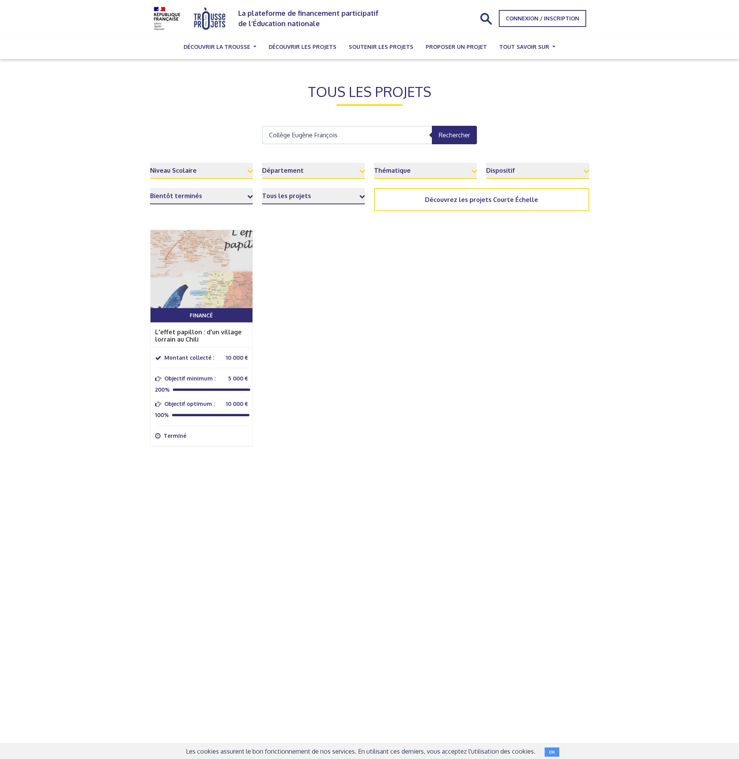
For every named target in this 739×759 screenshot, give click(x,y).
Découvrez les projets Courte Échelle (481, 200)
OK (552, 752)
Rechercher (454, 135)
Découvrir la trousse (218, 46)
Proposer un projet (456, 46)
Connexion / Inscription (542, 18)
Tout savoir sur (525, 46)
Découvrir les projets (302, 46)
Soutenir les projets (381, 46)
